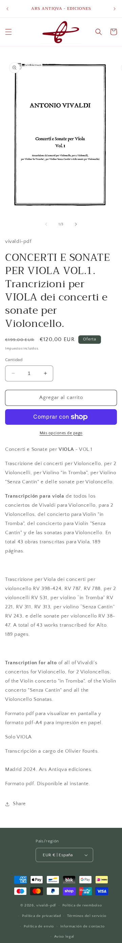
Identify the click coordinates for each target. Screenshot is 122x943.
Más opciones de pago (61, 433)
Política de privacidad (41, 916)
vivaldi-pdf (46, 905)
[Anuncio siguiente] (114, 8)
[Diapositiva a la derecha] (75, 224)
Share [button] (19, 803)
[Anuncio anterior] (7, 8)
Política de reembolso (82, 905)
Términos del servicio (86, 916)
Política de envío (39, 926)
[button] (8, 31)
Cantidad (13, 359)
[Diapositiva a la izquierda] (46, 224)
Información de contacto (82, 926)
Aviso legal (64, 937)
